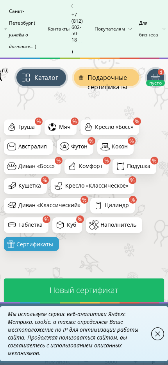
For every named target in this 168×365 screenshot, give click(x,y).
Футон (79, 146)
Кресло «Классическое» (97, 185)
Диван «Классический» (49, 205)
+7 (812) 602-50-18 (77, 27)
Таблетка (30, 224)
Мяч (65, 126)
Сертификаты (34, 244)
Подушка (138, 166)
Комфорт (91, 166)
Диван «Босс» (36, 166)
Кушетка (29, 185)
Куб (71, 224)
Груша (26, 126)
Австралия (32, 146)
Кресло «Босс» (114, 126)
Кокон (120, 146)
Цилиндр (117, 205)
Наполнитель (118, 224)
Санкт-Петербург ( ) (22, 29)
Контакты (65, 28)
